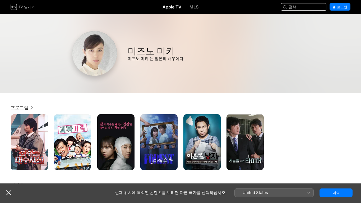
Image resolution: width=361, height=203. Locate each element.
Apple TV (172, 7)
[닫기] (8, 192)
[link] (22, 107)
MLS (193, 7)
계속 (336, 193)
